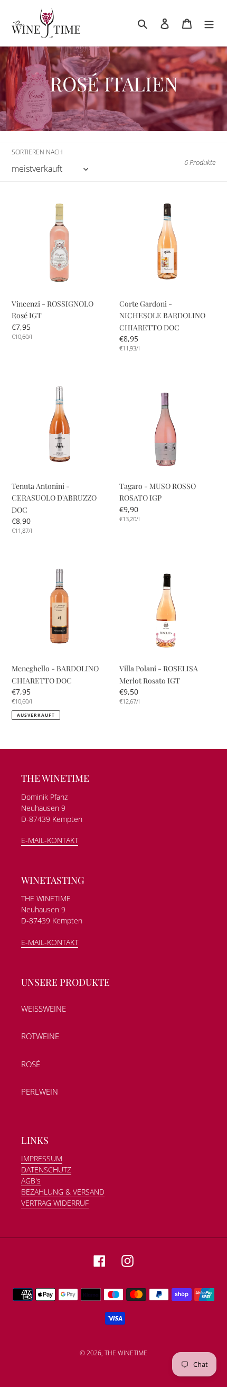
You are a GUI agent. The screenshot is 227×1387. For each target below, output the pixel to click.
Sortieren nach (37, 151)
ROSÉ (30, 1064)
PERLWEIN (39, 1091)
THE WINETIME (126, 1352)
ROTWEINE (40, 1036)
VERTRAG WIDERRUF (55, 1203)
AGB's (31, 1181)
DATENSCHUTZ (46, 1169)
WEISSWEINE (43, 1008)
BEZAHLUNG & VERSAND (63, 1192)
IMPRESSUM (41, 1158)
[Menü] (209, 23)
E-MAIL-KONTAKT (49, 840)
